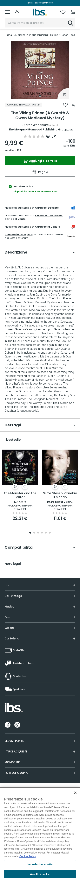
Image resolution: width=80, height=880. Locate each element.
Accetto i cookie (40, 874)
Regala (42, 172)
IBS (19, 150)
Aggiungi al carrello (43, 161)
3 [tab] (38, 533)
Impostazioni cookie (40, 864)
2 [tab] (34, 533)
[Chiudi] (75, 792)
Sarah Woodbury (36, 125)
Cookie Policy (27, 856)
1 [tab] (40, 96)
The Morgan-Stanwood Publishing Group (38, 129)
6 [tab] (49, 533)
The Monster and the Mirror (20, 495)
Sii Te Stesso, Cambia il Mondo (60, 495)
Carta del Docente (47, 207)
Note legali (13, 564)
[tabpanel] (40, 70)
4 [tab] (42, 533)
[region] (40, 833)
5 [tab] (46, 533)
